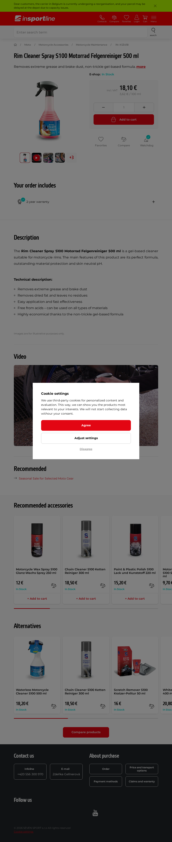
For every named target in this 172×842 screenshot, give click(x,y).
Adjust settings (86, 438)
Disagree (86, 449)
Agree (86, 425)
